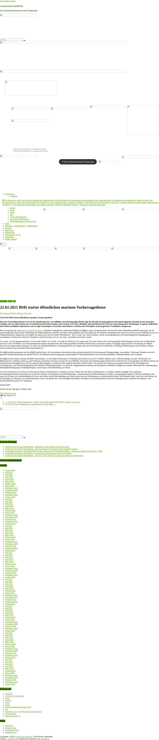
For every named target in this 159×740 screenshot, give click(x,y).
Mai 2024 (9, 530)
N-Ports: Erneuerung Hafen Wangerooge (78, 162)
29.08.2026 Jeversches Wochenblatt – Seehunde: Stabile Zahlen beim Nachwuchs (37, 447)
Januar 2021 (10, 620)
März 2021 (9, 615)
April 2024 (9, 533)
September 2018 (11, 682)
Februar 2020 (10, 644)
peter (29, 313)
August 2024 (10, 524)
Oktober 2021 (10, 599)
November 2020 (11, 624)
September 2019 (11, 655)
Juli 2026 (8, 472)
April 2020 (9, 640)
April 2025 (9, 506)
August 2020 (10, 631)
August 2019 (10, 657)
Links (7, 224)
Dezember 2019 (11, 649)
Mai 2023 (9, 557)
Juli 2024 (8, 526)
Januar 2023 (10, 566)
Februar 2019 (10, 671)
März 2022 (9, 588)
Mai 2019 (9, 664)
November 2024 (11, 517)
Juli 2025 (8, 499)
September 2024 (11, 521)
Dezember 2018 (11, 675)
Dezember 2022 (11, 568)
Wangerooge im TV (13, 235)
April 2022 (9, 586)
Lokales (8, 700)
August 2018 (10, 684)
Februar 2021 (10, 617)
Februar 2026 (10, 484)
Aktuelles (13, 196)
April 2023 (9, 559)
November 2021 (11, 597)
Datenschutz (10, 232)
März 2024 (9, 535)
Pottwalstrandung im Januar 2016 (23, 221)
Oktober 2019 (10, 653)
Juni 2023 (9, 555)
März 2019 (9, 669)
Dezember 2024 (11, 515)
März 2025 (9, 508)
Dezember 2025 (11, 488)
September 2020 (11, 628)
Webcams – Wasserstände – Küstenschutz (21, 226)
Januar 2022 (10, 593)
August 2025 (10, 497)
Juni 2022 (9, 582)
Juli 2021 (8, 606)
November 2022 (11, 570)
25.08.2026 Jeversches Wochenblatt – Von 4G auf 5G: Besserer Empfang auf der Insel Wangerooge (44, 456)
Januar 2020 (10, 646)
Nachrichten (10, 194)
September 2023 (11, 548)
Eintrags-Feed (10, 728)
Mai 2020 (9, 637)
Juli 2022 (8, 579)
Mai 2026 (9, 477)
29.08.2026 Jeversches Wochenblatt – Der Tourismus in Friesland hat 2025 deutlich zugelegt (41, 449)
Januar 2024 (10, 539)
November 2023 (11, 544)
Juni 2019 (9, 662)
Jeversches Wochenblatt (19, 219)
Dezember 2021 (11, 595)
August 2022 (10, 577)
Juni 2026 (9, 475)
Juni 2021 (9, 608)
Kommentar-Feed (12, 730)
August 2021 (10, 604)
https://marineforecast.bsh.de (32, 330)
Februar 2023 (10, 564)
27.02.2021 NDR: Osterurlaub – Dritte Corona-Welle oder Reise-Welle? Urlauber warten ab (42, 402)
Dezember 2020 (11, 622)
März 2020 (9, 642)
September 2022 (11, 575)
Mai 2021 (9, 611)
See (11, 215)
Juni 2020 (9, 635)
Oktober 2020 (10, 626)
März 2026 (9, 481)
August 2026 (10, 470)
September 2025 (11, 495)
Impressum (9, 230)
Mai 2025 (9, 504)
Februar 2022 (10, 591)
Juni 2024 (9, 528)
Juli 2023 (8, 553)
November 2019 (11, 651)
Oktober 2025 (10, 492)
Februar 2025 (10, 510)
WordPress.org (11, 732)
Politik (12, 208)
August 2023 (10, 550)
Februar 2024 (10, 537)
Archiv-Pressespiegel (18, 217)
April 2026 (9, 479)
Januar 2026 (10, 486)
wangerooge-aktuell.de (11, 6)
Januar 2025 (10, 513)
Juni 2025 (9, 501)
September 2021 (11, 602)
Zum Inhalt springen (8, 1)
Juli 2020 (8, 633)
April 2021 (9, 613)
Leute (12, 210)
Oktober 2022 (10, 573)
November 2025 (11, 490)
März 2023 (9, 562)
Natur (12, 212)
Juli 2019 (8, 660)
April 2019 (9, 666)
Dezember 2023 (11, 542)
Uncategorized (10, 714)
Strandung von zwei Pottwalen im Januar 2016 (23, 712)
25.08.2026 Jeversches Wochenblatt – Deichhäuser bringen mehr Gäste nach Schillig (38, 453)
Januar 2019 (10, 673)
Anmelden (9, 726)
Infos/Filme (9, 237)
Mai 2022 (9, 584)
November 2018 (11, 677)
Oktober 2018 (10, 680)
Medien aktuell (11, 239)
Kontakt (8, 228)
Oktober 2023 (10, 546)
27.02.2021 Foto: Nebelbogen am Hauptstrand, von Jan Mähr (30, 404)
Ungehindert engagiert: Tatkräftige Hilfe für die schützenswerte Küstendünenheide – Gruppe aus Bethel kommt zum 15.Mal (53, 451)
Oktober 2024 (10, 519)
